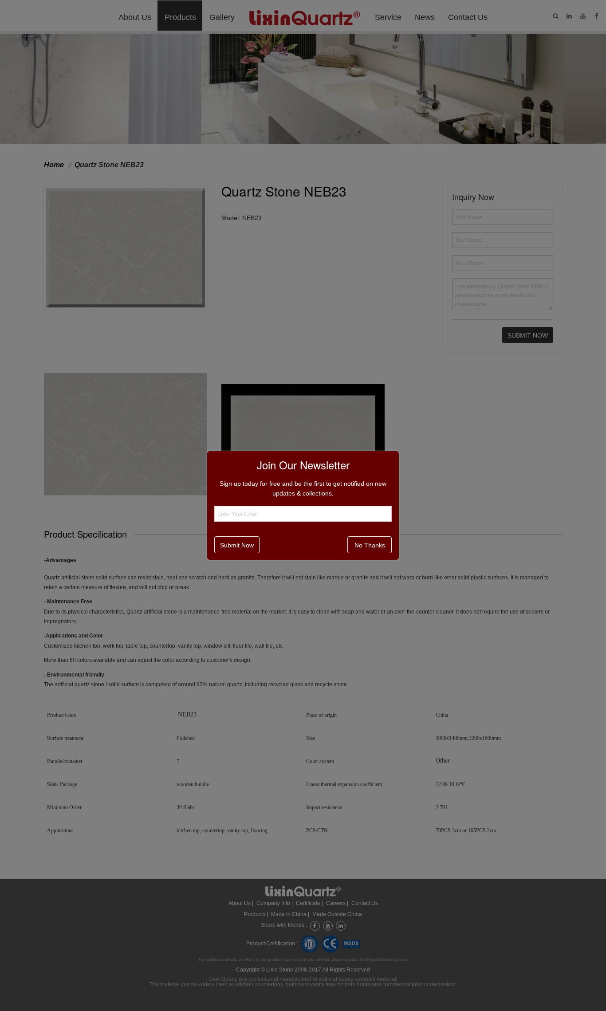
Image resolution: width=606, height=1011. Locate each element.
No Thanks (369, 545)
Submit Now (237, 545)
